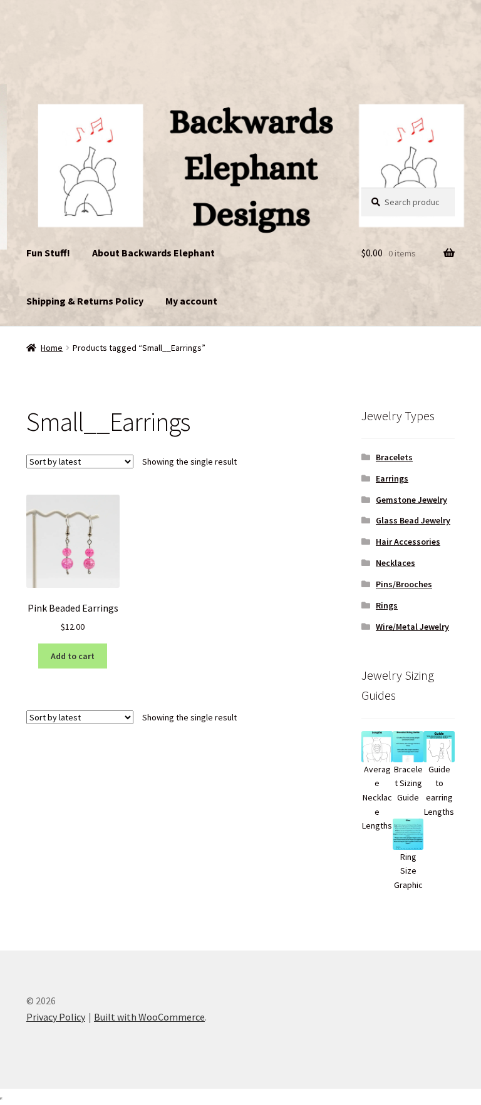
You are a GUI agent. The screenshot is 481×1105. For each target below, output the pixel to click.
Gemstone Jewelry (411, 499)
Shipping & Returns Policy (84, 301)
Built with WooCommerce (149, 1017)
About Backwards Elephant (153, 252)
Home (52, 347)
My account (191, 301)
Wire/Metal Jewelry (412, 626)
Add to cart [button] (73, 656)
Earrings (392, 478)
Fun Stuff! (48, 252)
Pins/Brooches (404, 584)
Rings (387, 605)
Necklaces (395, 562)
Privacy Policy (55, 1017)
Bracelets (394, 457)
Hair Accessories (408, 541)
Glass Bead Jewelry (413, 520)
